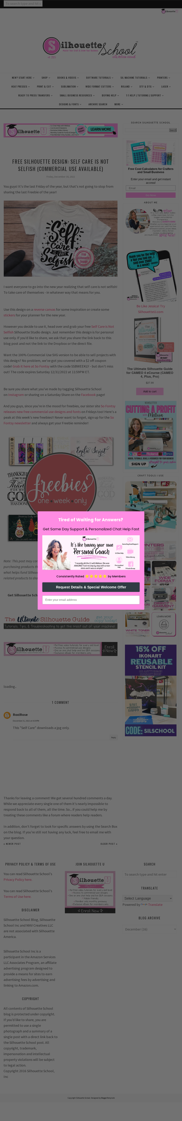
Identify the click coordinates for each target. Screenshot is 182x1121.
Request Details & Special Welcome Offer (91, 587)
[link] (91, 552)
